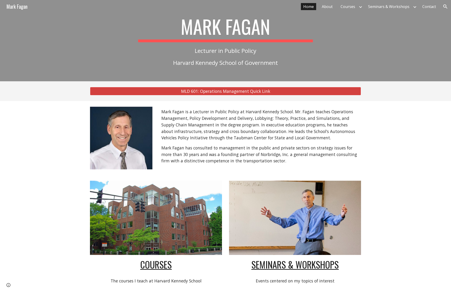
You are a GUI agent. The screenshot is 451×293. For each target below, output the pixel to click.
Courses (156, 264)
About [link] (327, 6)
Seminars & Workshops (295, 264)
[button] (445, 6)
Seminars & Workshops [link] (388, 6)
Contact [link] (429, 6)
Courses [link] (348, 6)
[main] (225, 40)
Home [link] (308, 6)
